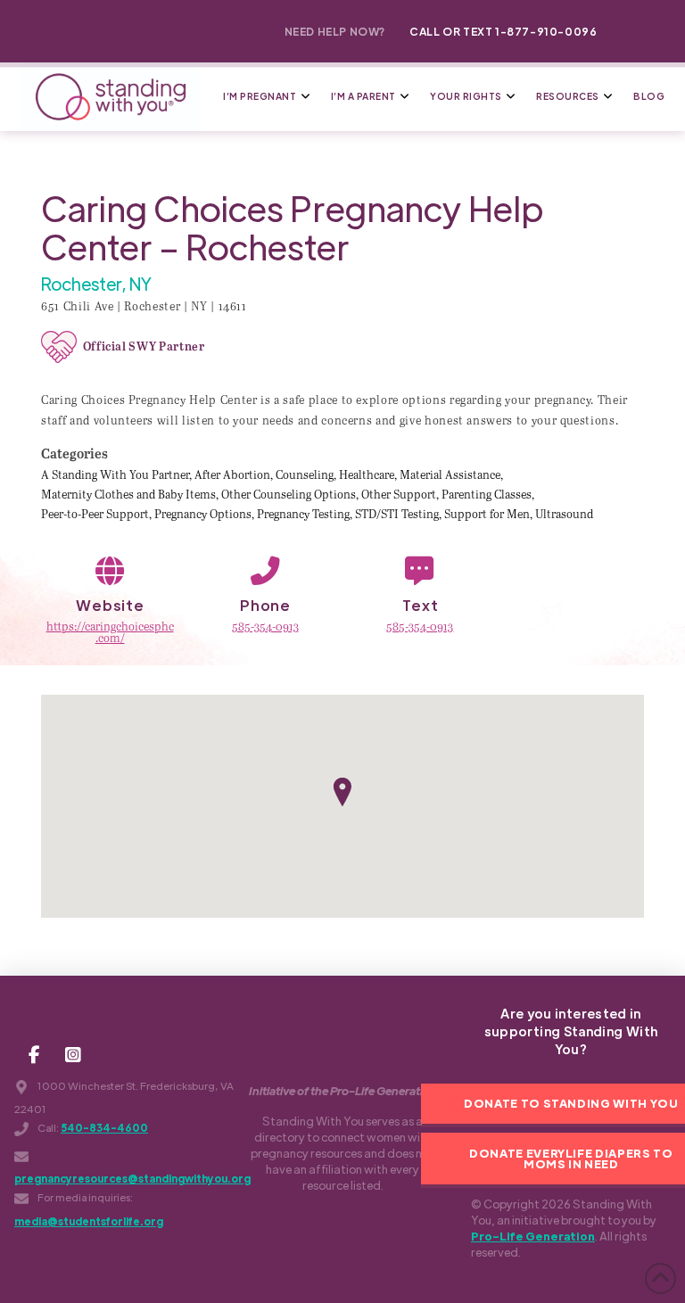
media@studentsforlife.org (88, 1221)
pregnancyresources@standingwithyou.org (132, 1178)
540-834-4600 (104, 1127)
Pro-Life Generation (533, 1235)
